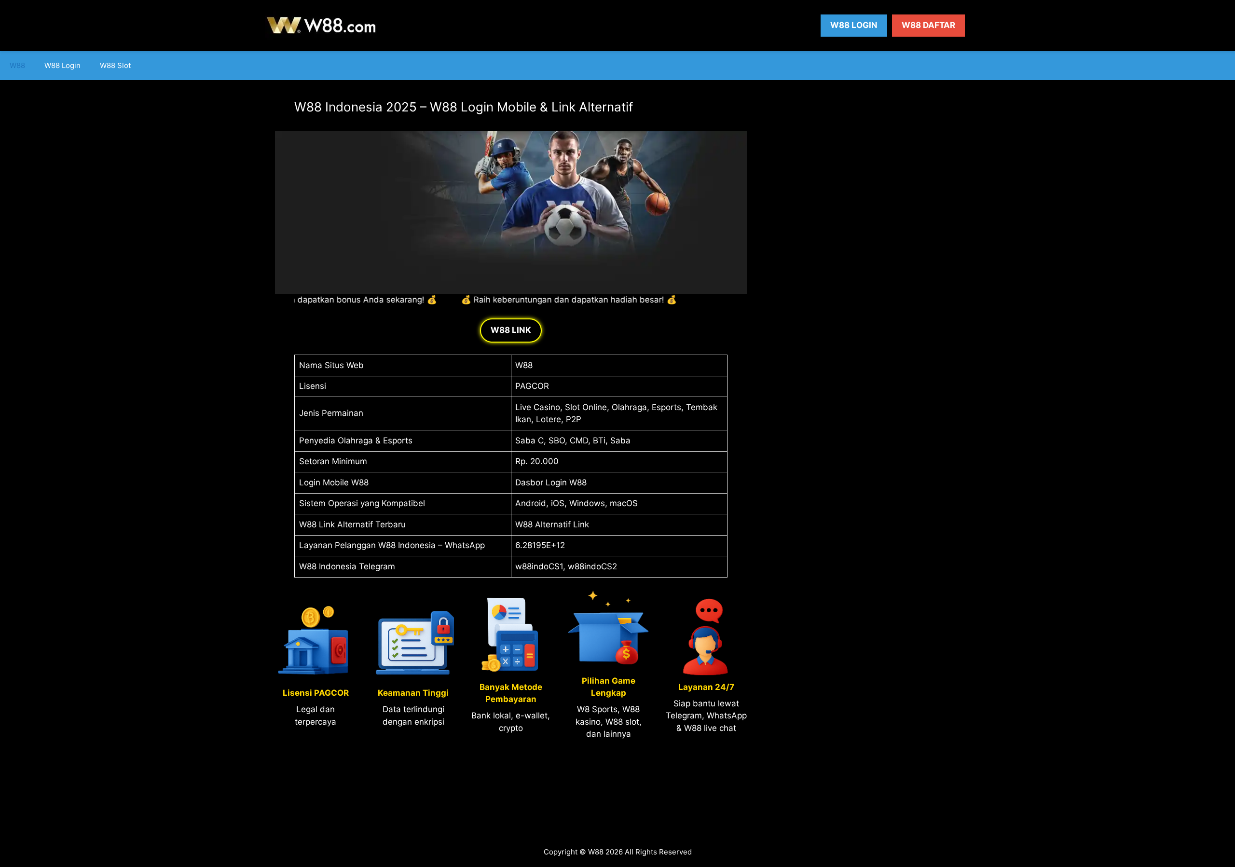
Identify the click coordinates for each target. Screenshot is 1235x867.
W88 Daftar (928, 25)
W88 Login (854, 25)
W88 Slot (115, 65)
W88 (17, 65)
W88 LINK (511, 330)
